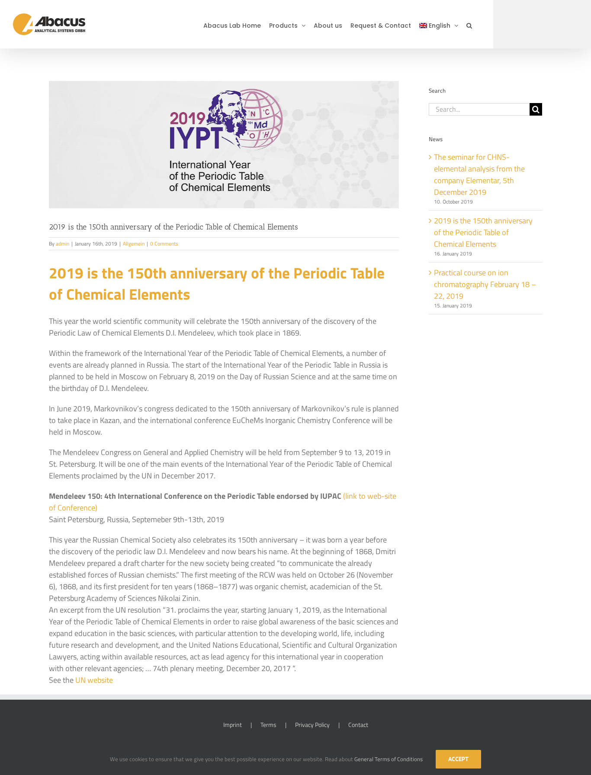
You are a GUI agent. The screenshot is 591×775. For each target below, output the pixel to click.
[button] (469, 24)
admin (62, 243)
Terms (268, 724)
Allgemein (134, 243)
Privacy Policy (312, 724)
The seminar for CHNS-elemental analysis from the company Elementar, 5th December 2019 (479, 174)
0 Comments (164, 243)
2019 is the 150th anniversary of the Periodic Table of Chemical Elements (483, 232)
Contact (358, 724)
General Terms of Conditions (388, 759)
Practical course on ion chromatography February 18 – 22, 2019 (485, 284)
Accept (458, 759)
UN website (94, 680)
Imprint (232, 724)
